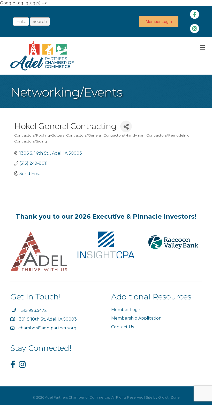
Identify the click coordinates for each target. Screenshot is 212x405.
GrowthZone (169, 397)
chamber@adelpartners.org (47, 327)
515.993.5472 (34, 310)
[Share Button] (126, 126)
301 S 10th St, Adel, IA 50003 (48, 319)
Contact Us (122, 326)
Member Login (126, 309)
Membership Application (136, 318)
